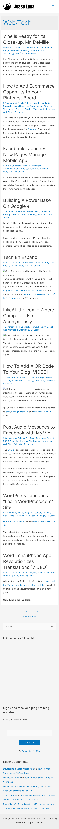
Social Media (22, 50)
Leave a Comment (12, 47)
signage (15, 411)
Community (46, 47)
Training (28, 109)
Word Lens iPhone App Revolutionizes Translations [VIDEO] (27, 561)
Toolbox (19, 109)
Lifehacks (25, 327)
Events (45, 262)
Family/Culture (25, 103)
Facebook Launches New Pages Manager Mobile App (25, 154)
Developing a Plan (12, 777)
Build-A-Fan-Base (24, 211)
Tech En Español (20, 257)
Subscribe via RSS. (31, 751)
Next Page (29, 616)
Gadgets (22, 377)
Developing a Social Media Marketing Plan (23, 786)
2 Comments (9, 103)
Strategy (48, 106)
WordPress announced (14, 521)
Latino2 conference (12, 298)
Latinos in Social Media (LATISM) (39, 294)
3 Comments (9, 438)
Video (36, 109)
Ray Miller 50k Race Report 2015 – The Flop (27, 808)
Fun (18, 327)
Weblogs (50, 380)
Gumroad (32, 129)
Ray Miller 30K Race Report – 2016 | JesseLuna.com (28, 804)
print (8, 411)
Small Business (21, 106)
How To (36, 103)
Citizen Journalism (32, 165)
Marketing (46, 103)
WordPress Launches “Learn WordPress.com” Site (28, 501)
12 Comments (9, 377)
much (36, 411)
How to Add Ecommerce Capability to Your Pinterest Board (29, 91)
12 (38, 611)
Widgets (18, 444)
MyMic (11, 450)
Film (5, 50)
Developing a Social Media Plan (18, 769)
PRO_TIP (39, 211)
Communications (31, 47)
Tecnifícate (36, 290)
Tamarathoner (10, 795)
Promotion (8, 106)
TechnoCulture (36, 50)
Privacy (42, 327)
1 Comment (8, 211)
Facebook (41, 438)
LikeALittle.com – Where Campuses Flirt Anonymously (28, 315)
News (52, 262)
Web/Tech (21, 53)
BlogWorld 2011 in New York (16, 290)
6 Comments (9, 512)
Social (47, 211)
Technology (9, 53)
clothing (24, 411)
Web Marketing (47, 109)
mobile (11, 50)
